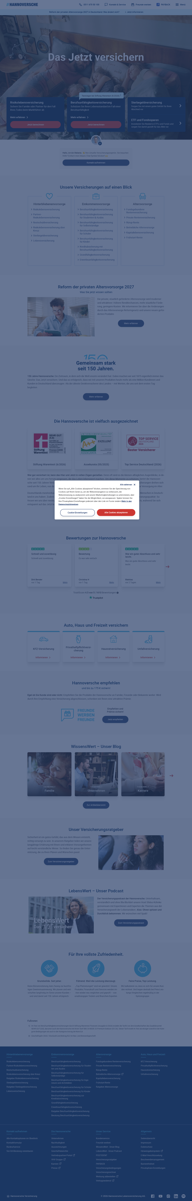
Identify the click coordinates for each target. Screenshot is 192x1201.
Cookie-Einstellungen (77, 512)
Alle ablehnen (126, 484)
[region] (96, 500)
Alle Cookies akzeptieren (116, 512)
